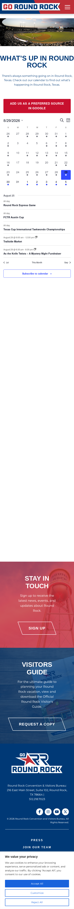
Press (37, 840)
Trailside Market (12, 241)
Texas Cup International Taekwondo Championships (34, 229)
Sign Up (37, 628)
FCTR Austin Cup (13, 217)
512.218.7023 (37, 799)
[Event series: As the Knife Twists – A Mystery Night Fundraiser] (35, 249)
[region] (37, 880)
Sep (66, 262)
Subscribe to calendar (35, 273)
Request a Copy (37, 724)
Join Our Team (37, 847)
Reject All (37, 902)
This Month (37, 262)
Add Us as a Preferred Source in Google (37, 106)
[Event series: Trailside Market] (36, 237)
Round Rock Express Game (19, 205)
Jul (7, 262)
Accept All (37, 883)
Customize (37, 892)
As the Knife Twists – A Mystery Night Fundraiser (32, 253)
